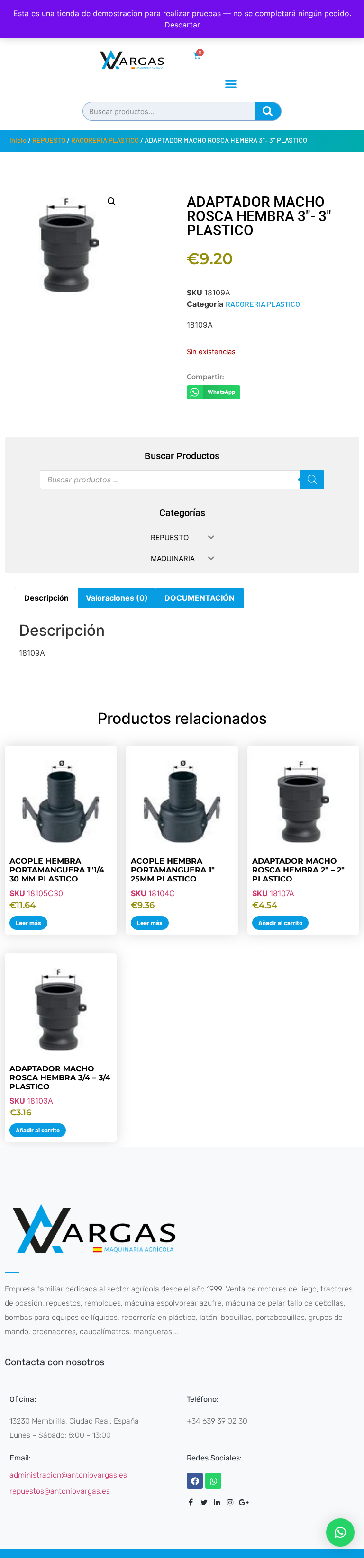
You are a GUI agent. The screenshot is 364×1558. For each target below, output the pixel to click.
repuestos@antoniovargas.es (59, 1491)
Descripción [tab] (46, 598)
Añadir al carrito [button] (280, 922)
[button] (231, 83)
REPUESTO (48, 140)
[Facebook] (195, 1481)
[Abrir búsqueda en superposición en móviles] (182, 479)
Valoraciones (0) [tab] (117, 598)
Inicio (18, 140)
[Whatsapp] (213, 1481)
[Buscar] (268, 111)
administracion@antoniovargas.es (68, 1474)
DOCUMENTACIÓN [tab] (199, 598)
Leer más (28, 922)
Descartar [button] (182, 24)
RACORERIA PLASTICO (105, 140)
